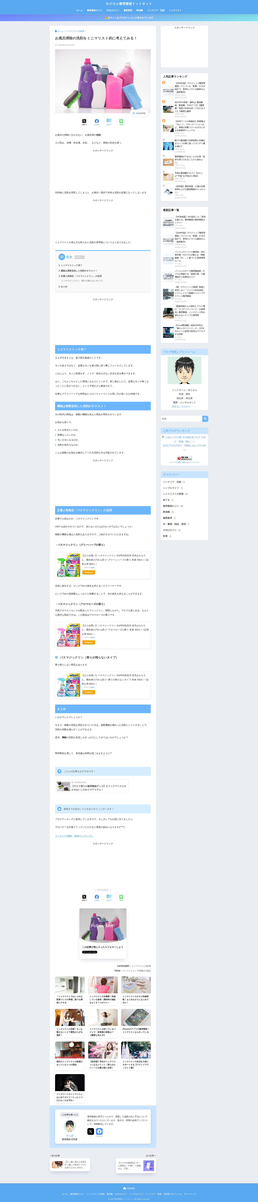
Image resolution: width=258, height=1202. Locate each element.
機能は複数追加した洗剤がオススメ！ (79, 270)
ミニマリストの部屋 (141, 966)
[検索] (205, 419)
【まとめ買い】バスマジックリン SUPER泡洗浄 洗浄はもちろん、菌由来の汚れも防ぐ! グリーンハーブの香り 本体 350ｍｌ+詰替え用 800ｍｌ (115, 559)
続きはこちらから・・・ (184, 406)
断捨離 (140, 10)
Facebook (99, 1136)
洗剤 (148, 970)
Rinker (93, 567)
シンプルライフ (172, 488)
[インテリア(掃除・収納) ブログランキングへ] (184, 458)
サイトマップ (190, 1194)
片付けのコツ (112, 10)
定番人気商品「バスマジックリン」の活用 (81, 276)
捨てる (168, 500)
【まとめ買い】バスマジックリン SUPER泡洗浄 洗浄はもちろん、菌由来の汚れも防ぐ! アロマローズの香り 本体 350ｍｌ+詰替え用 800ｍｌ (115, 629)
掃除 (141, 970)
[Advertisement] (103, 171)
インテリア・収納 (155, 10)
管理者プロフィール (173, 1194)
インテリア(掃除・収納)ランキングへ (74, 836)
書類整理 (128, 10)
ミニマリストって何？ (71, 265)
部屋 (167, 536)
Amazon (89, 572)
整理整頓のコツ (94, 10)
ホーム (79, 10)
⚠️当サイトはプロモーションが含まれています (129, 17)
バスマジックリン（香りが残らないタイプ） (84, 280)
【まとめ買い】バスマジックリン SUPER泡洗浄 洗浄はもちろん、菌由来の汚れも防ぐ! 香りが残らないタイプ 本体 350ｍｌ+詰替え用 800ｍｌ (115, 679)
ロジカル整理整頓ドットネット (129, 3)
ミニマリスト (175, 10)
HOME (130, 1188)
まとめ (64, 286)
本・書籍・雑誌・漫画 (176, 524)
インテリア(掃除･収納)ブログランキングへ (184, 462)
